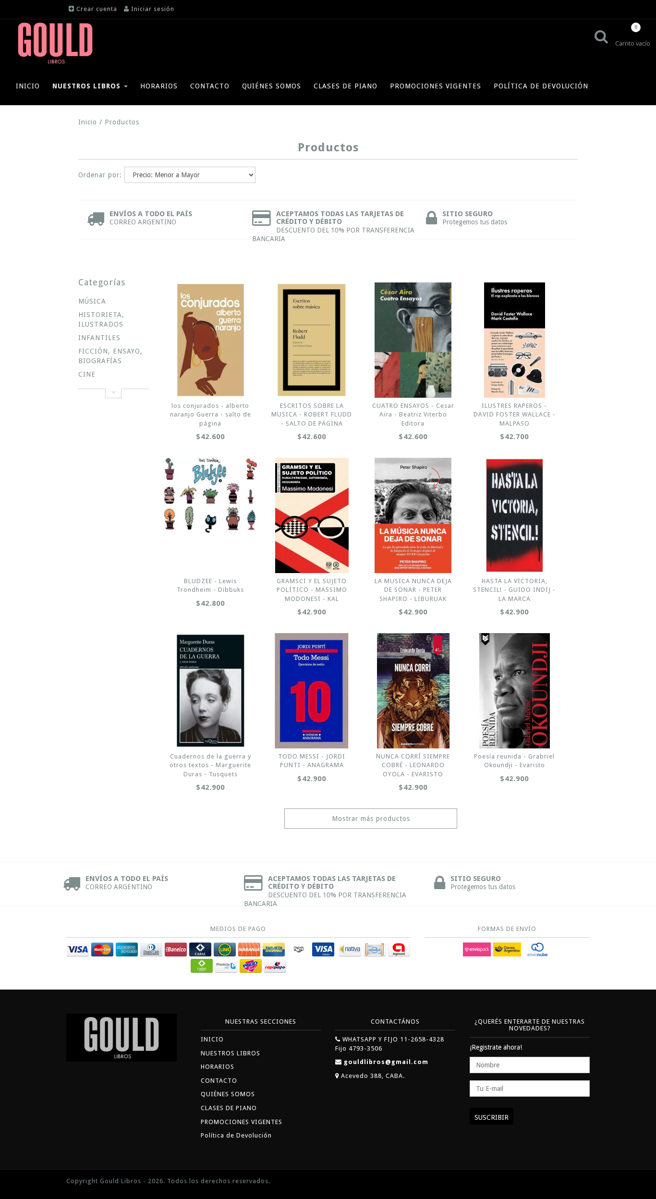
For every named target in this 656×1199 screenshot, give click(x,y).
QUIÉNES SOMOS (271, 86)
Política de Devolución (541, 86)
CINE (87, 374)
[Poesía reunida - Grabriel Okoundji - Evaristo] (514, 690)
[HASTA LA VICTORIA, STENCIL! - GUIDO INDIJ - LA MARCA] (514, 515)
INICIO (28, 86)
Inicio (87, 122)
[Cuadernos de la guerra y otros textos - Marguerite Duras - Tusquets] (210, 690)
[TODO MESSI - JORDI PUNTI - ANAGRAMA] (311, 690)
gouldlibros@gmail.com (386, 1061)
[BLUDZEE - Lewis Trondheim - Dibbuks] (210, 495)
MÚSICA (92, 301)
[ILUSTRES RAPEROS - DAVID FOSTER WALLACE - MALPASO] (514, 340)
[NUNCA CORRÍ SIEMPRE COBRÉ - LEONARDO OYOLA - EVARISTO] (413, 690)
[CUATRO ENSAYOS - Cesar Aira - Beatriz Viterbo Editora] (413, 340)
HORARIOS (159, 86)
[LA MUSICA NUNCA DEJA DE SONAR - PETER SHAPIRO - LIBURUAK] (413, 515)
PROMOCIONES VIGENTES (435, 86)
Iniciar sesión (152, 8)
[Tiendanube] (568, 1182)
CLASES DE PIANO (345, 86)
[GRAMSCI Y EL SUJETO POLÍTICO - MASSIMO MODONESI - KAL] (311, 515)
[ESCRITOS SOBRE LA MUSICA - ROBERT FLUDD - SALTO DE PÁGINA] (311, 340)
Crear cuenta (96, 8)
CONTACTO (210, 86)
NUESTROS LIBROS (87, 86)
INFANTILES (99, 338)
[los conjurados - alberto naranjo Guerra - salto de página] (210, 340)
